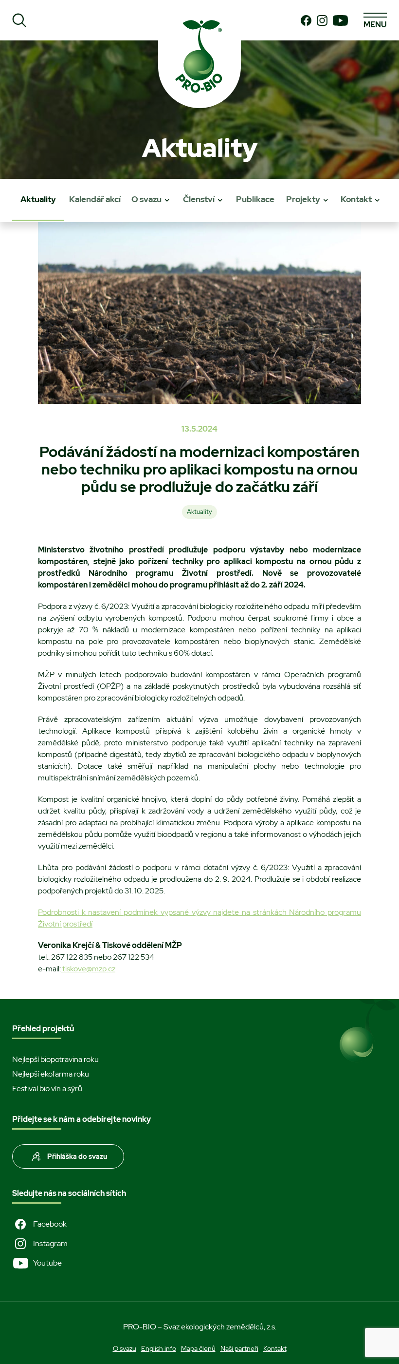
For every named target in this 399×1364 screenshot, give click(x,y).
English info (158, 1348)
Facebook (50, 1224)
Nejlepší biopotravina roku (55, 1059)
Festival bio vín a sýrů (47, 1088)
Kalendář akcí (95, 199)
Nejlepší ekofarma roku (50, 1074)
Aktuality (38, 199)
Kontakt (356, 199)
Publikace (255, 199)
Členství (199, 199)
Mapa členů (198, 1348)
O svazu (146, 199)
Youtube (47, 1263)
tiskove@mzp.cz (88, 969)
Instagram (50, 1243)
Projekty (303, 199)
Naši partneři (239, 1348)
